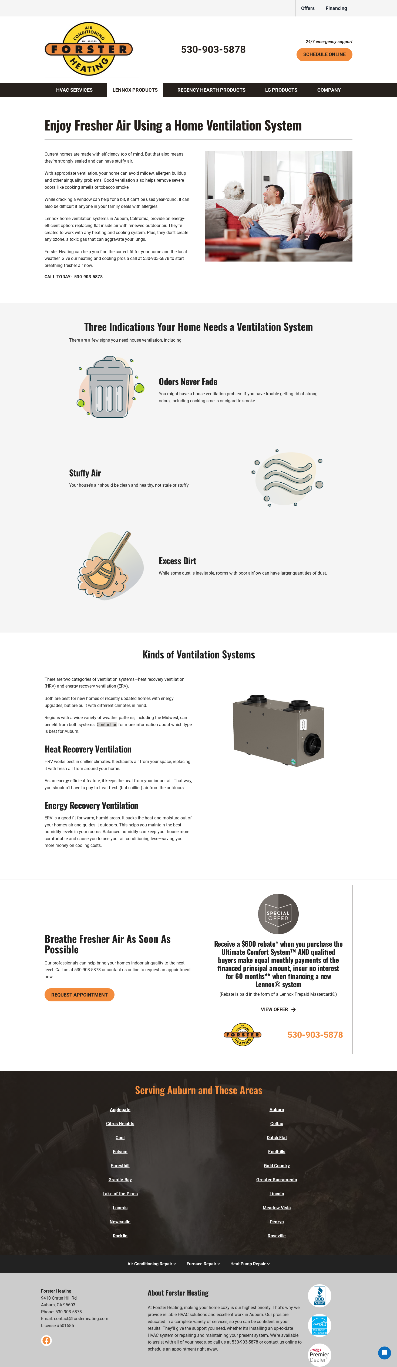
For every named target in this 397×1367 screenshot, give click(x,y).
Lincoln (277, 1193)
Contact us (107, 724)
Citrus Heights (120, 1123)
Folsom (120, 1151)
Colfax (276, 1123)
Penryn (277, 1221)
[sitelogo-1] (92, 23)
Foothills (276, 1151)
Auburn (277, 1109)
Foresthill (120, 1165)
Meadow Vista (277, 1207)
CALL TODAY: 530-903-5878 (74, 276)
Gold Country (277, 1165)
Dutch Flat (277, 1137)
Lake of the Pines (120, 1193)
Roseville (277, 1235)
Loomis (120, 1207)
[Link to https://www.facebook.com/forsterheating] (46, 1340)
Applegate (120, 1109)
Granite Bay (120, 1179)
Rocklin (120, 1235)
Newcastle (120, 1221)
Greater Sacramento (276, 1179)
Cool (120, 1137)
